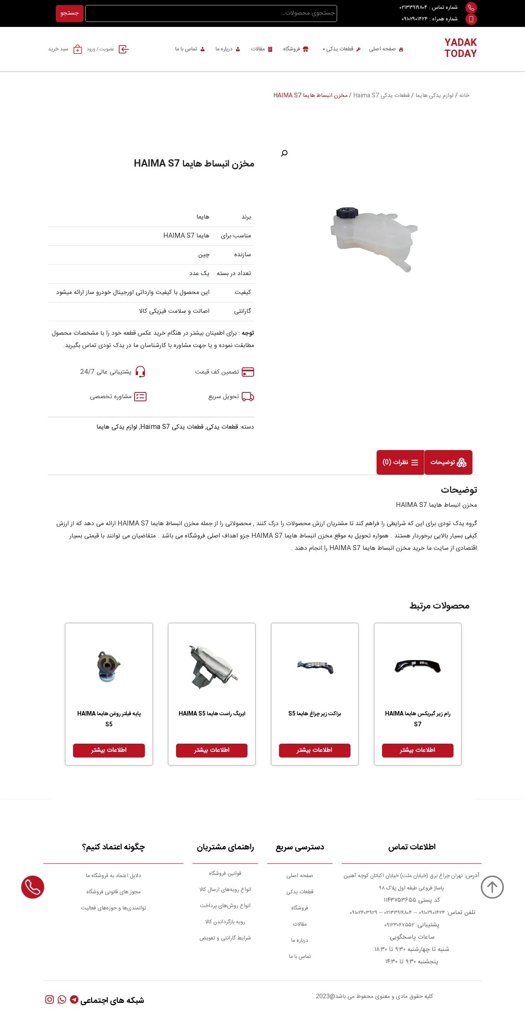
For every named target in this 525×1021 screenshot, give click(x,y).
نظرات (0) (396, 463)
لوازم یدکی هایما (434, 95)
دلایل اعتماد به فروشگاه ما (113, 876)
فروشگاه (291, 49)
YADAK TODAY (460, 49)
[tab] (448, 462)
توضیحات (443, 463)
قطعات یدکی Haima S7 (381, 95)
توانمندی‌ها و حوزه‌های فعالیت (113, 908)
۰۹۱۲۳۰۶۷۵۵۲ (399, 925)
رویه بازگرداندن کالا (225, 922)
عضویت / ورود (100, 49)
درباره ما (224, 49)
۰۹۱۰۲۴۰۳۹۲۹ (362, 913)
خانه (464, 95)
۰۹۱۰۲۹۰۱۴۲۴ (415, 19)
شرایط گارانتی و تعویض (225, 938)
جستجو (69, 13)
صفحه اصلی (382, 49)
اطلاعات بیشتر (417, 750)
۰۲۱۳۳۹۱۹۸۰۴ (413, 7)
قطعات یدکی (340, 49)
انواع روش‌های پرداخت (225, 906)
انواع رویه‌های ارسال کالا (225, 889)
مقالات (258, 49)
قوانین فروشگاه (225, 873)
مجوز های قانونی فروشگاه (113, 892)
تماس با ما (186, 49)
